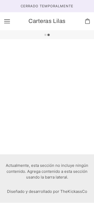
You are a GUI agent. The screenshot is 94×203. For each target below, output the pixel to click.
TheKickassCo (73, 191)
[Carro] (87, 21)
